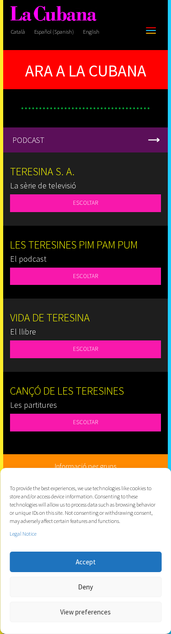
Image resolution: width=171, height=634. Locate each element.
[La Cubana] (53, 14)
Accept (86, 562)
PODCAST (28, 140)
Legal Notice (23, 533)
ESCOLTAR (85, 203)
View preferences (85, 612)
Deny (85, 587)
